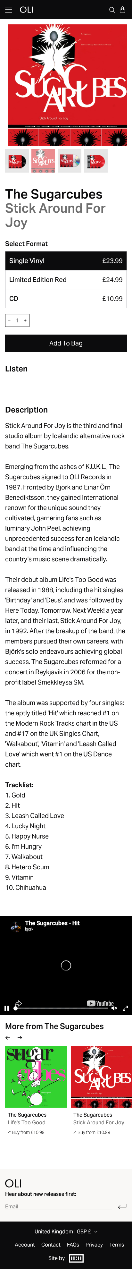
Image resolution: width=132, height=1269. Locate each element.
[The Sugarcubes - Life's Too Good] (36, 1077)
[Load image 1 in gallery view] (17, 161)
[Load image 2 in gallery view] (43, 161)
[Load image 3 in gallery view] (69, 161)
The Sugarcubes (54, 194)
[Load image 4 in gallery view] (96, 161)
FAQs (73, 1245)
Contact (51, 1245)
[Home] (13, 1183)
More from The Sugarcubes (54, 1026)
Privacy (94, 1245)
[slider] (60, 1008)
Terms (116, 1245)
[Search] (112, 9)
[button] (122, 9)
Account (25, 1245)
